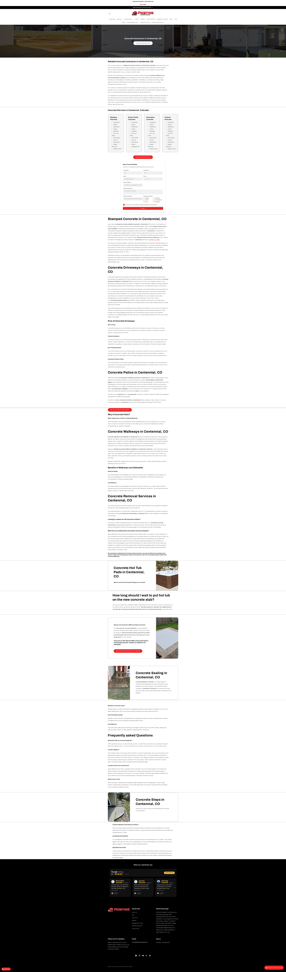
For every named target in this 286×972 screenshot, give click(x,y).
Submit (143, 208)
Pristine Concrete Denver (117, 966)
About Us (134, 912)
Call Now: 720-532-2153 (143, 43)
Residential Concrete (137, 923)
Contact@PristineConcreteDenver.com (140, 942)
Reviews (134, 920)
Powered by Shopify (127, 966)
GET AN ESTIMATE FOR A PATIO (119, 409)
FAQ (133, 915)
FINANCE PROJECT (137, 925)
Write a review (169, 872)
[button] (109, 13)
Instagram (157, 201)
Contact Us (135, 917)
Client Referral (158, 199)
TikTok (146, 199)
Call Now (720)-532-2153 (143, 157)
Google (147, 198)
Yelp (146, 201)
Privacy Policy (135, 928)
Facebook (157, 198)
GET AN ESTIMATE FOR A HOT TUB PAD (128, 651)
